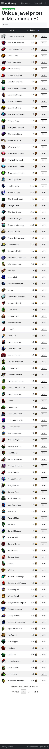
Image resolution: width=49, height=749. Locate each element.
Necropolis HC (40, 3)
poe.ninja (44, 746)
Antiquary (10, 3)
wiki (44, 36)
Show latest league (8, 9)
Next (36, 692)
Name (11, 30)
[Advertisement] (24, 718)
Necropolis (26, 3)
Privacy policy (7, 746)
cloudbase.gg (32, 746)
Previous (15, 692)
